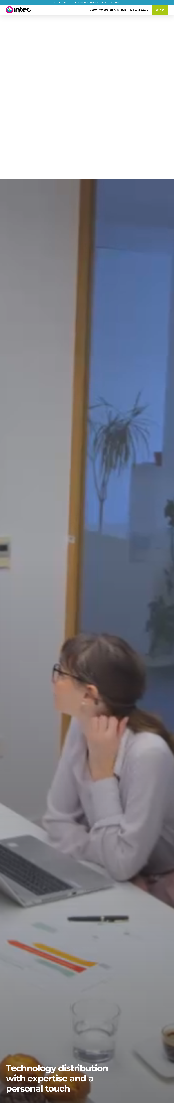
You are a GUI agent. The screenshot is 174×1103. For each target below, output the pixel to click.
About (93, 10)
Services (114, 10)
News (123, 10)
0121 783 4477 (138, 10)
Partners (103, 10)
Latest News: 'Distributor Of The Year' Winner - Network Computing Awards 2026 (87, 2)
